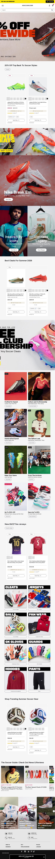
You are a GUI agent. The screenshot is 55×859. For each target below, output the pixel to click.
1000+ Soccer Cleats (6, 1)
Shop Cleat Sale (32, 516)
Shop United (31, 442)
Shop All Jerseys (9, 528)
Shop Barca (14, 250)
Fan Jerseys (39, 609)
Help (22, 844)
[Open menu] (3, 6)
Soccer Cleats (16, 609)
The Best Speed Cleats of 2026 (35, 787)
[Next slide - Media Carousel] (54, 811)
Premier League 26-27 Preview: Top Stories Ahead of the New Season (11, 788)
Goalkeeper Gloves (15, 664)
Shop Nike (8, 199)
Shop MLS (31, 479)
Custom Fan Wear (39, 636)
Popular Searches (25, 846)
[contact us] (5, 853)
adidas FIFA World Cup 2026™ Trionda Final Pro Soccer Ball (15, 733)
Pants (39, 691)
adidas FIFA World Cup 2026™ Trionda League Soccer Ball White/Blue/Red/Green (36, 733)
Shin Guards (39, 664)
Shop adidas (8, 406)
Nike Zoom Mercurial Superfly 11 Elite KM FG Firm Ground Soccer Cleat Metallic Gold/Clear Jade (15, 295)
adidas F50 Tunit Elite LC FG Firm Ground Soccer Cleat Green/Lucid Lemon (16, 103)
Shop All (7, 69)
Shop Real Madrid (32, 406)
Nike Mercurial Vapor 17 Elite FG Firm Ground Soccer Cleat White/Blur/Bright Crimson (37, 295)
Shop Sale (8, 516)
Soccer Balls (15, 636)
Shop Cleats (27, 141)
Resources (8, 846)
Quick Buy (15, 120)
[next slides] (25, 98)
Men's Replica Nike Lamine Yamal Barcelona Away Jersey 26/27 (16, 562)
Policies (38, 844)
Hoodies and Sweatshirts (16, 691)
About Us (8, 844)
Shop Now (27, 36)
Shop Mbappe (41, 250)
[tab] (12, 844)
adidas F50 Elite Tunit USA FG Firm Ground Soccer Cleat (37, 103)
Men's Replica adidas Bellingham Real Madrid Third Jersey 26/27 (37, 562)
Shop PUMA (8, 479)
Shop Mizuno (8, 442)
